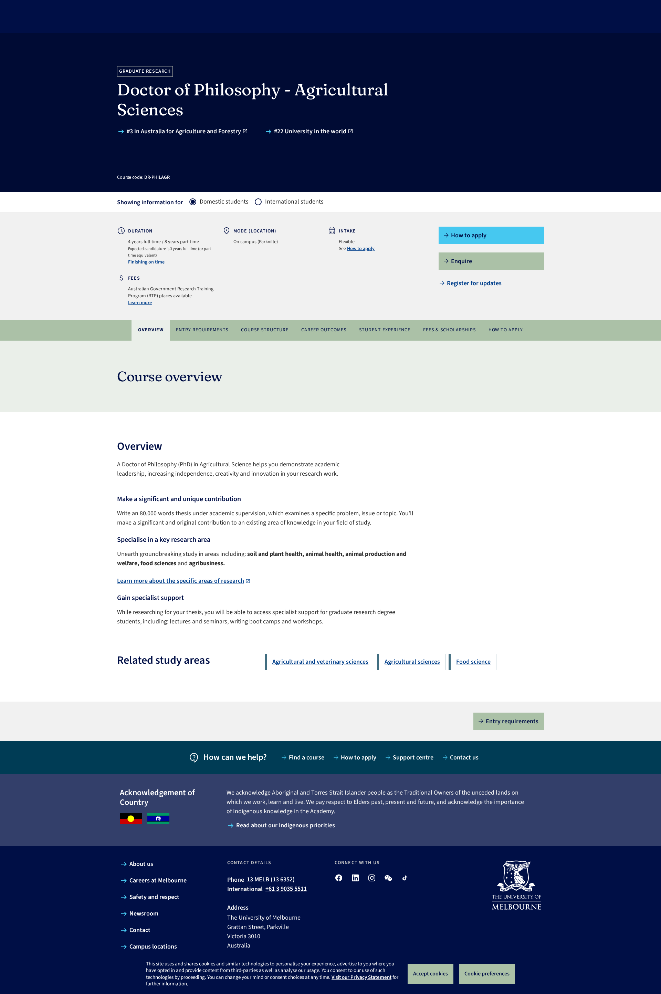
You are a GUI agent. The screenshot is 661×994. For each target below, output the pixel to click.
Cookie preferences (487, 973)
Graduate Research (145, 71)
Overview (151, 330)
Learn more (140, 302)
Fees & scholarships (449, 330)
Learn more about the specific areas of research (180, 581)
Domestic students (224, 202)
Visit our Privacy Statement (361, 977)
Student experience (385, 330)
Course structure (265, 330)
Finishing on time (146, 262)
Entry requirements (202, 330)
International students (294, 202)
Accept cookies (430, 973)
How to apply (361, 248)
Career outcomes (323, 330)
